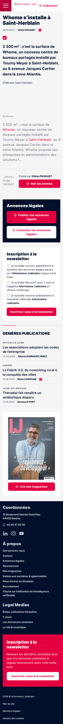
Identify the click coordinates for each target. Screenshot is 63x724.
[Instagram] (13, 533)
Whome (9, 130)
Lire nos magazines (33, 486)
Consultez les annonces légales (33, 232)
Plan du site (9, 703)
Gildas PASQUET (27, 30)
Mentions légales (11, 711)
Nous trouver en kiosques (18, 581)
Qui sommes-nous (14, 550)
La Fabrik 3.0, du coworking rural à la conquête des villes (30, 372)
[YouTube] (21, 533)
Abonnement (11, 566)
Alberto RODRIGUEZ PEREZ (32, 356)
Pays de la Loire (13, 342)
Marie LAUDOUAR (26, 379)
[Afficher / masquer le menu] (5, 5)
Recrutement (11, 586)
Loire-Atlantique (15, 388)
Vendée (7, 365)
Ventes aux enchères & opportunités (25, 576)
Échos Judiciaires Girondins (20, 611)
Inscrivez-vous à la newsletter (31, 311)
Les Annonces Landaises (18, 622)
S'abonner (50, 5)
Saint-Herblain (40, 140)
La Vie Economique (14, 627)
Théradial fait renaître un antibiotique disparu (22, 395)
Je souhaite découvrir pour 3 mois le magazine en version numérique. (30, 286)
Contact (8, 555)
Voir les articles (42, 183)
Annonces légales (13, 560)
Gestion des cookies (13, 718)
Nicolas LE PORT (26, 401)
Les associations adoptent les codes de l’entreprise (31, 349)
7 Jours (7, 617)
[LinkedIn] (5, 533)
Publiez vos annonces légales (33, 217)
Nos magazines (12, 571)
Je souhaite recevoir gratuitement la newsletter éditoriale (30, 299)
